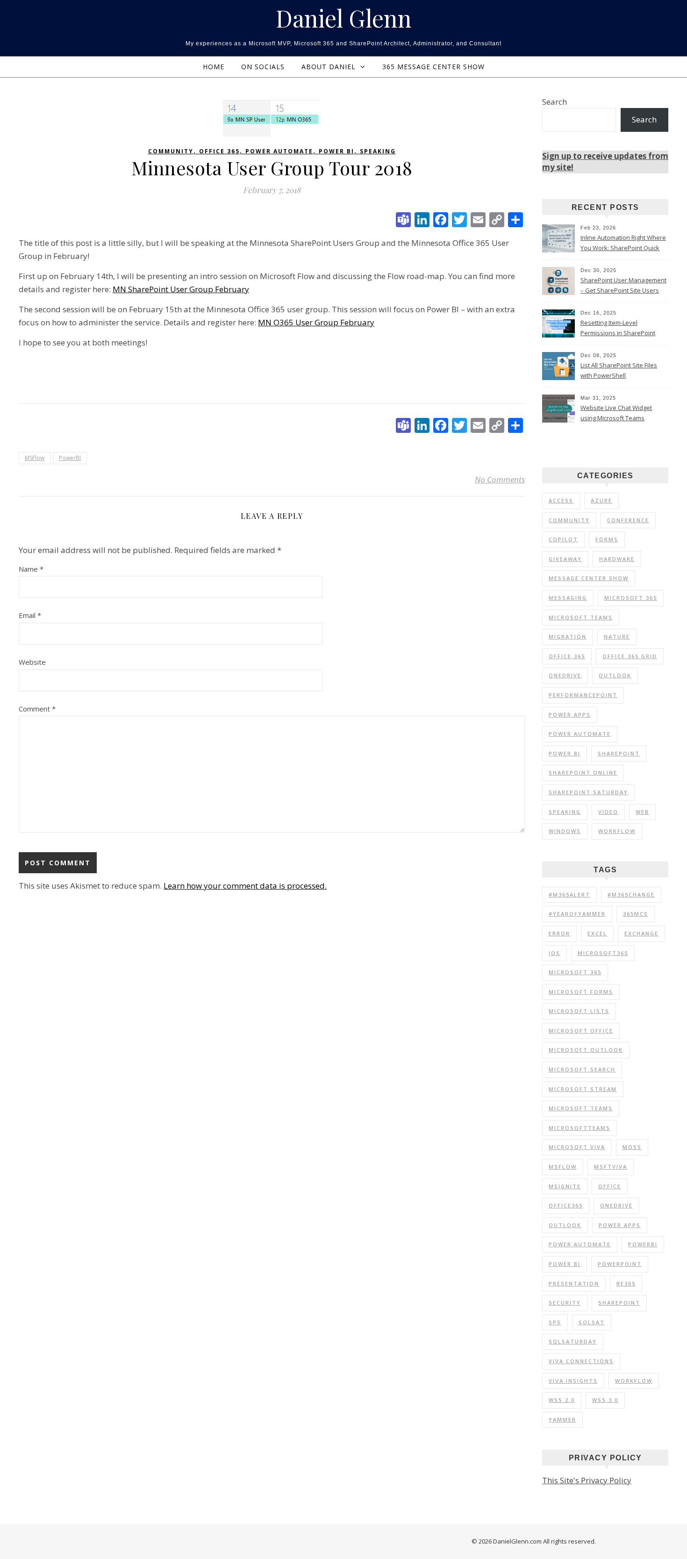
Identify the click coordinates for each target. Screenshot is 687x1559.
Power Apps (570, 714)
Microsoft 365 (630, 597)
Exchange (641, 933)
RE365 (626, 1283)
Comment (37, 708)
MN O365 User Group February (316, 322)
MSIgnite (565, 1186)
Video (608, 811)
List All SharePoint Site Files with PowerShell (618, 370)
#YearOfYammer (577, 913)
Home (213, 66)
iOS (554, 952)
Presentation (574, 1283)
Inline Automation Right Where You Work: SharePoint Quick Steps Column (623, 243)
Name (31, 569)
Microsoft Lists (579, 1010)
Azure (601, 500)
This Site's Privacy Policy (586, 1480)
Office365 (566, 1205)
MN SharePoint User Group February (181, 289)
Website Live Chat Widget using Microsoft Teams (616, 412)
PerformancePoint (583, 694)
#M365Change (631, 894)
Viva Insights (573, 1380)
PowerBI (70, 458)
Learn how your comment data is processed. (245, 885)
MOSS (632, 1146)
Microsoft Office (581, 1030)
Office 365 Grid (629, 656)
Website (32, 662)
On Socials (263, 66)
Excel (597, 933)
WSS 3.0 (605, 1399)
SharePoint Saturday (588, 792)
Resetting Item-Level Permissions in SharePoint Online (617, 328)
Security (565, 1302)
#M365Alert (569, 894)
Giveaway (565, 558)
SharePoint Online (583, 772)
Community (170, 151)
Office (609, 1186)
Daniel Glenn (344, 18)
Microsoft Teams (581, 617)
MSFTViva (610, 1166)
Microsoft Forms (581, 991)
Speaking (378, 151)
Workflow (617, 830)
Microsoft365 (603, 952)
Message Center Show (589, 578)
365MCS (635, 913)
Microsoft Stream (583, 1088)
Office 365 (219, 151)
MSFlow (34, 458)
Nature (617, 636)
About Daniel (328, 66)
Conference (628, 520)
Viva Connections (581, 1361)
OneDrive (565, 675)
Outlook (615, 675)
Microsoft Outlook (586, 1049)
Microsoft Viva (577, 1146)
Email (30, 615)
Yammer (562, 1419)
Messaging (568, 597)
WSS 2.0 (562, 1399)
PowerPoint (620, 1263)
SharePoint (619, 753)
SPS (555, 1322)
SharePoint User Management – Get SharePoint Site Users (623, 285)
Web (642, 811)
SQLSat (592, 1322)
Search (554, 101)
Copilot (563, 539)
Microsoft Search (582, 1069)
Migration (568, 636)
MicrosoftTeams (579, 1127)
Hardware (617, 558)
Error (559, 933)
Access (561, 500)
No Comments (500, 479)
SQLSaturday (573, 1341)
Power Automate (279, 151)
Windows (565, 830)
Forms (606, 539)
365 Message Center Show (433, 66)
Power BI (336, 151)
